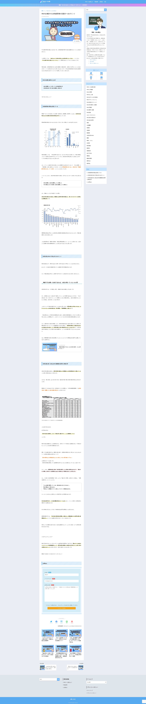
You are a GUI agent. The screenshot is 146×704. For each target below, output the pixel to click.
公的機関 (89, 125)
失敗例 (88, 130)
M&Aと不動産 (90, 89)
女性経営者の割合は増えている (94, 172)
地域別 (88, 127)
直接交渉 (89, 150)
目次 (105, 1)
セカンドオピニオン (91, 115)
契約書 (88, 132)
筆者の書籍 (92, 61)
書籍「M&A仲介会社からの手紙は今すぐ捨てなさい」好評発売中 (73, 5)
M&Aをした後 (90, 94)
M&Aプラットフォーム (92, 99)
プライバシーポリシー (91, 693)
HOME (74, 699)
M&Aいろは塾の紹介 (91, 87)
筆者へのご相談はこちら (94, 63)
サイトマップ (90, 690)
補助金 (88, 155)
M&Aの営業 (89, 92)
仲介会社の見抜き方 (91, 117)
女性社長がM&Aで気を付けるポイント (96, 175)
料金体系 (96, 1)
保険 (88, 122)
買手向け (89, 160)
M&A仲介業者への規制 (92, 104)
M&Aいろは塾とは (93, 59)
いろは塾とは (91, 74)
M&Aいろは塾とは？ (89, 1)
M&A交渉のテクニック (92, 102)
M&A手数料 (89, 107)
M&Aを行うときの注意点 (69, 626)
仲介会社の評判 (90, 120)
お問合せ (101, 1)
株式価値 (89, 145)
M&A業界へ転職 (90, 109)
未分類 (88, 143)
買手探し (89, 163)
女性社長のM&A (78, 626)
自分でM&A (89, 153)
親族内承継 (89, 158)
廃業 (88, 138)
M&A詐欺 (89, 112)
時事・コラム (90, 140)
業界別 (88, 148)
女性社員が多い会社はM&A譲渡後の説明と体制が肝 (96, 178)
